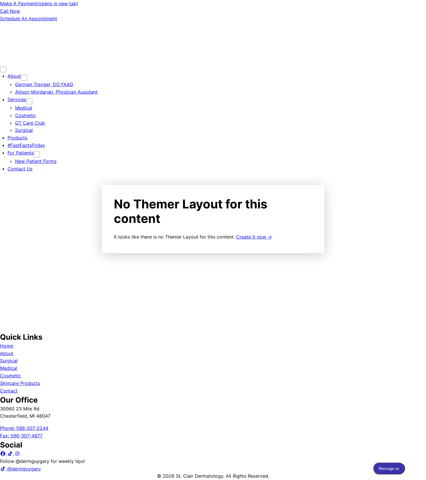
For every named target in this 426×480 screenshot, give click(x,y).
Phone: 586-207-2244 (24, 428)
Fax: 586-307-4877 (21, 436)
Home (6, 346)
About (6, 353)
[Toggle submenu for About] (24, 77)
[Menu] (3, 69)
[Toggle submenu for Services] (29, 101)
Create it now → (254, 237)
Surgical (9, 360)
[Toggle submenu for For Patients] (37, 154)
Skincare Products (20, 383)
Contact (9, 391)
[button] (3, 454)
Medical (8, 368)
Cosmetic (10, 376)
